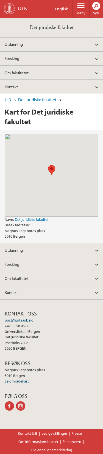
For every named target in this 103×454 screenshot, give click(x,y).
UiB (8, 99)
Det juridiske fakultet (51, 27)
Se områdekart (17, 381)
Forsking (12, 58)
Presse (76, 433)
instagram (21, 406)
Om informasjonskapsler (38, 441)
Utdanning (14, 44)
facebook (10, 406)
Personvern (72, 441)
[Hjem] (9, 8)
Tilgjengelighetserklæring (51, 449)
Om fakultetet (17, 72)
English (62, 8)
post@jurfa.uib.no (19, 320)
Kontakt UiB (27, 433)
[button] (51, 170)
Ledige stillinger (54, 433)
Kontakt (11, 86)
